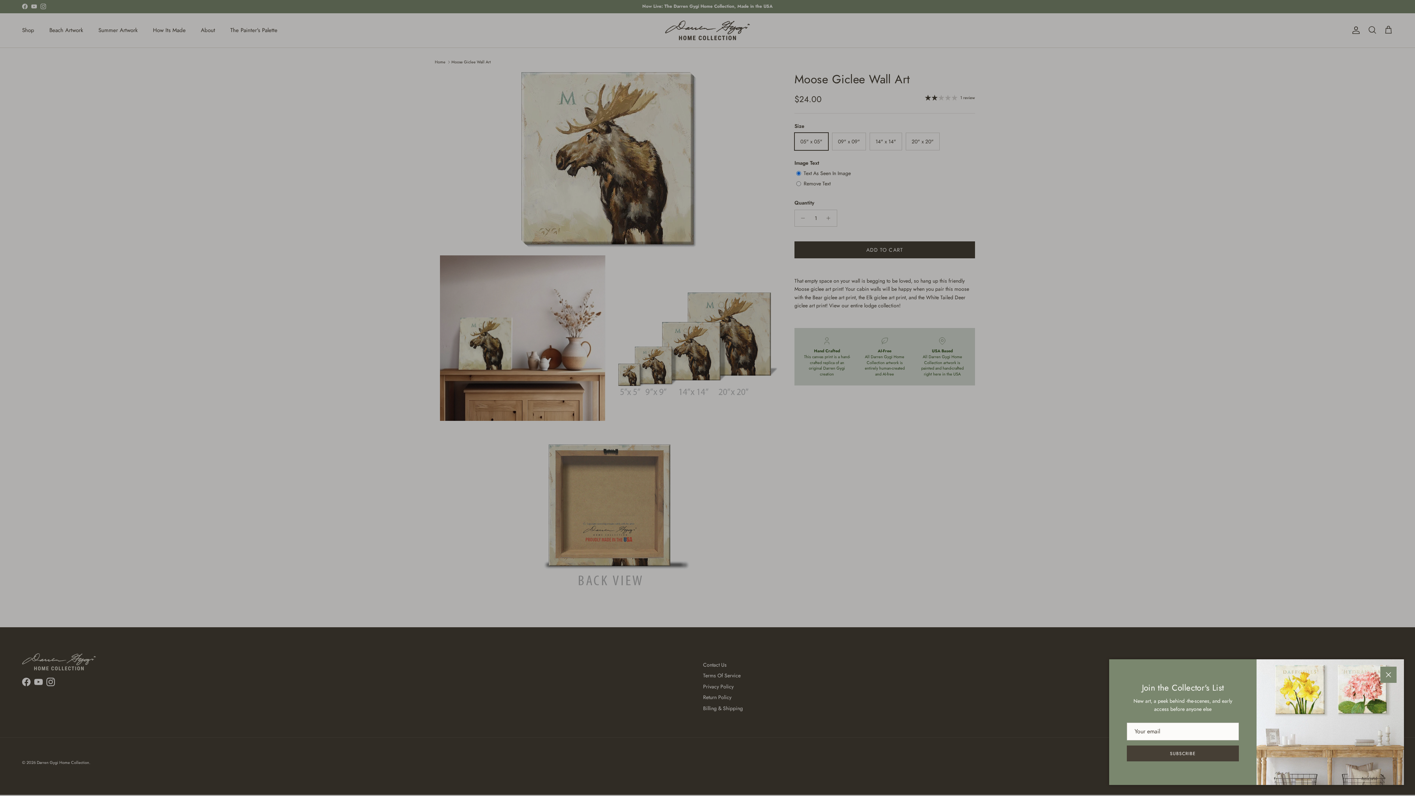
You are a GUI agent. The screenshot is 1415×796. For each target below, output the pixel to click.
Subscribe (1183, 753)
